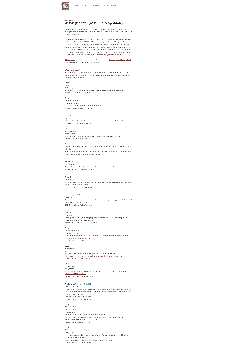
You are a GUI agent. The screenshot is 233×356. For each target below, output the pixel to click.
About (76, 5)
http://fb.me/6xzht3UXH (82, 238)
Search (114, 5)
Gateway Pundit (107, 55)
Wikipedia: (73, 70)
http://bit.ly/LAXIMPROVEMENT (75, 274)
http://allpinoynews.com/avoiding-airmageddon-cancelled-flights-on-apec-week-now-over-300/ (95, 256)
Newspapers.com (70, 144)
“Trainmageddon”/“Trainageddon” (120, 60)
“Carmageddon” (70, 60)
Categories (96, 5)
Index (106, 5)
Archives (85, 5)
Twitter (69, 42)
